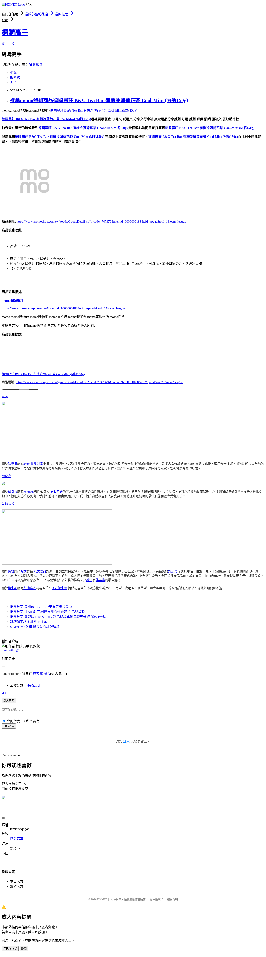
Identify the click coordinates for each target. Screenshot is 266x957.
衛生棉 (12, 588)
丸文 (12, 504)
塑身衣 (6, 476)
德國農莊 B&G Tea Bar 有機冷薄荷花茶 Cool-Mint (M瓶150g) (93, 110)
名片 (13, 82)
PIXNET (102, 899)
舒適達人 (29, 588)
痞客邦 (38, 673)
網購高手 (15, 32)
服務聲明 (172, 899)
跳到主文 (8, 44)
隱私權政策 (156, 899)
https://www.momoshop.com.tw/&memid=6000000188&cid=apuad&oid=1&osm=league (63, 308)
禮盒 (89, 580)
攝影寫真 (35, 64)
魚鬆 (5, 504)
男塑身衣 (56, 491)
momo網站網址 (13, 300)
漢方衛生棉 (59, 588)
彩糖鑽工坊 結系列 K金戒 (28, 621)
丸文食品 (40, 571)
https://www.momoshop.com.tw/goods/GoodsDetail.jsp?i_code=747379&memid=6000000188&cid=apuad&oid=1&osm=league (101, 221)
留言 (47, 673)
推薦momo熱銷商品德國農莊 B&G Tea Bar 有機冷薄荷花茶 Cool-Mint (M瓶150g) (99, 100)
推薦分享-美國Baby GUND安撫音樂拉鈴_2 (41, 606)
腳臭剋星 (37, 463)
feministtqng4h (11, 650)
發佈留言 (8, 726)
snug (5, 396)
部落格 (15, 77)
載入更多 (8, 700)
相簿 (13, 72)
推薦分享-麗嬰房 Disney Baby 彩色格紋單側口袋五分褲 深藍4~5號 (58, 616)
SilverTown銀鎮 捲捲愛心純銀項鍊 (34, 626)
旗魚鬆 (172, 571)
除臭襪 (12, 463)
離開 (24, 948)
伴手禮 (100, 580)
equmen (28, 491)
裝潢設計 (34, 685)
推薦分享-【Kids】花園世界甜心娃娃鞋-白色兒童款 (47, 611)
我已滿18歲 (10, 948)
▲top (5, 692)
